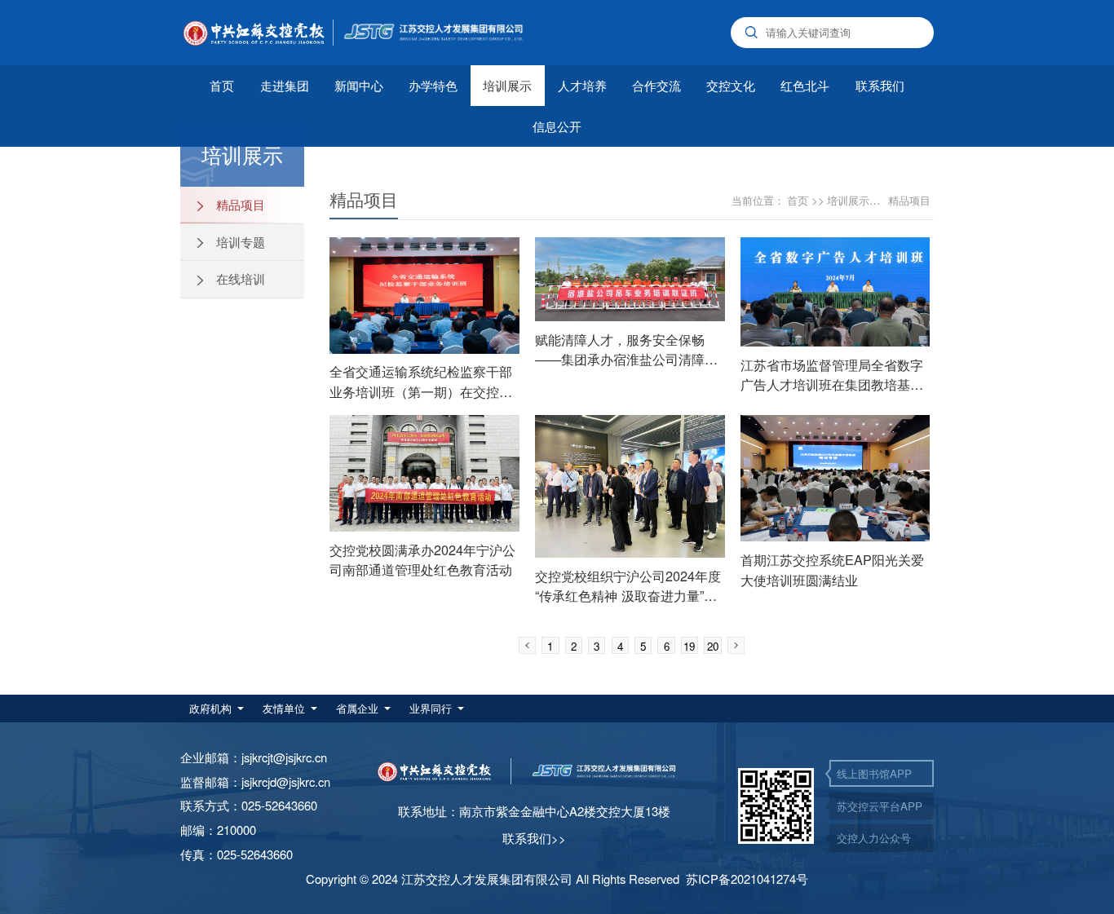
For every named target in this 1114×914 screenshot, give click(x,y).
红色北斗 (804, 85)
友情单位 (284, 708)
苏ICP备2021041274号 (747, 878)
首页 (222, 85)
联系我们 (879, 85)
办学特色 (433, 85)
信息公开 (557, 126)
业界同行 (430, 708)
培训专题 (239, 241)
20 (712, 646)
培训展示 (507, 85)
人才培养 (582, 85)
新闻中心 (358, 85)
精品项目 (239, 204)
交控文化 (730, 85)
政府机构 (210, 708)
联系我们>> (534, 837)
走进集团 (284, 85)
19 (689, 646)
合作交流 (656, 85)
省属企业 (357, 708)
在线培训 (239, 278)
